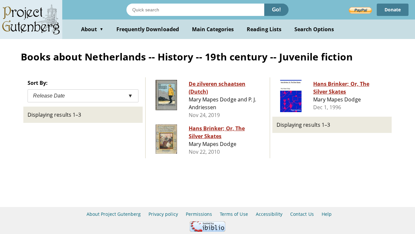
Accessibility (269, 214)
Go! (276, 9)
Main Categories (213, 29)
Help (327, 214)
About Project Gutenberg (114, 214)
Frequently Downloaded (147, 29)
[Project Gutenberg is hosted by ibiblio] (207, 230)
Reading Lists (264, 29)
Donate (393, 9)
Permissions (199, 214)
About (92, 29)
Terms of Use (234, 214)
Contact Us (302, 214)
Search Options (314, 29)
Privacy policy (163, 214)
